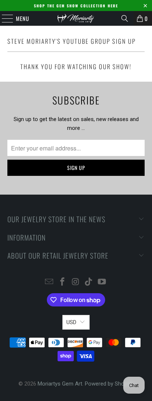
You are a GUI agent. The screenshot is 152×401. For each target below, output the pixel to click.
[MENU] (3, 18)
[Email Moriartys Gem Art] (49, 282)
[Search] (125, 18)
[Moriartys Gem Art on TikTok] (88, 282)
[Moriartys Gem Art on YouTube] (102, 282)
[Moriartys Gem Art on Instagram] (75, 282)
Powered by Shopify (109, 383)
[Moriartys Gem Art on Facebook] (62, 282)
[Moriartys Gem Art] (76, 18)
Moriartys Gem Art (60, 383)
